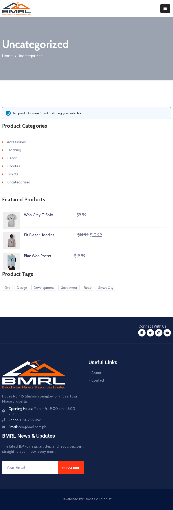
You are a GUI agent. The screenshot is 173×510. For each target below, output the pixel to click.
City (7, 288)
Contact (97, 380)
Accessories (16, 142)
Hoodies (13, 166)
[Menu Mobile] (165, 8)
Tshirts (12, 174)
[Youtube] (167, 332)
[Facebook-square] (142, 332)
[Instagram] (158, 332)
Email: (27, 427)
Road (88, 288)
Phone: (24, 420)
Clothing (14, 150)
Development (44, 288)
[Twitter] (150, 332)
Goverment (69, 288)
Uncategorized (18, 182)
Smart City (106, 288)
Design (22, 288)
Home (7, 56)
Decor (12, 158)
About (96, 373)
